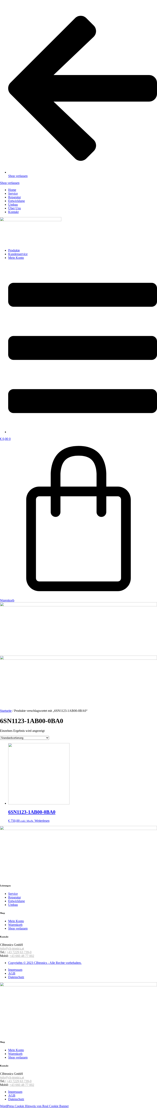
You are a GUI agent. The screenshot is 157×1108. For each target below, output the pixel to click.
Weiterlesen (42, 820)
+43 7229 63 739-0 (19, 952)
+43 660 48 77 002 (21, 956)
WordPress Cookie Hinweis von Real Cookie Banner (34, 1106)
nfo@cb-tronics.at (12, 948)
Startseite (6, 710)
